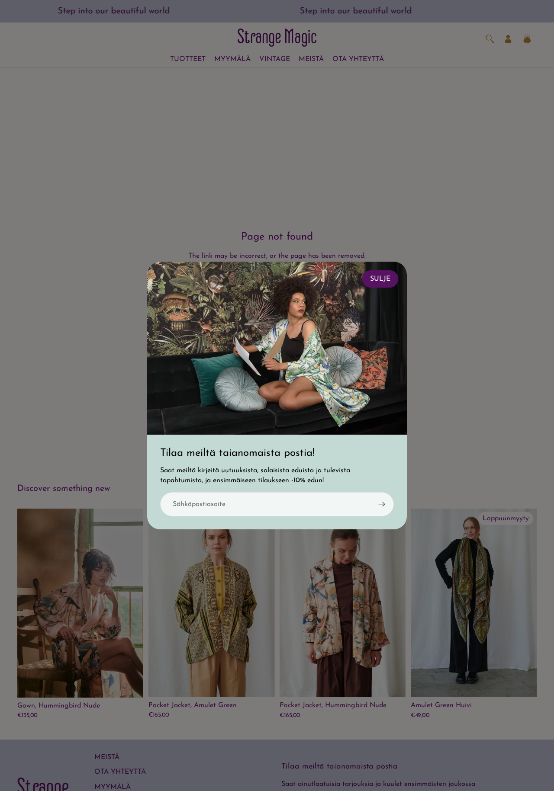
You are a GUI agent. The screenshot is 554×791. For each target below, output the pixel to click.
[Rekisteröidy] (382, 504)
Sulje (380, 278)
